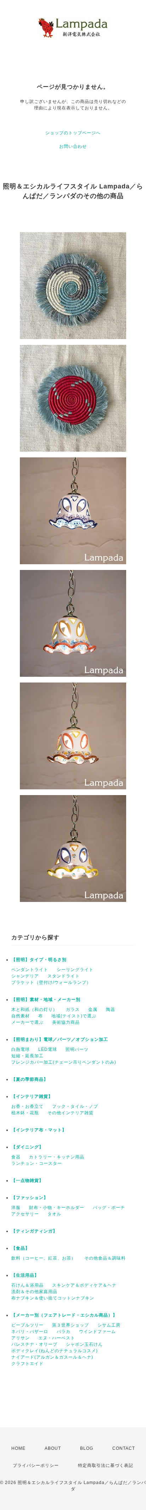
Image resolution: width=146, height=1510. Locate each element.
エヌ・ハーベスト (56, 1337)
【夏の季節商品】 (29, 1079)
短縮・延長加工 (27, 1055)
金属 (92, 1009)
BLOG (86, 1448)
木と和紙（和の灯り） (34, 1009)
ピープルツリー (27, 1325)
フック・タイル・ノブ (75, 1106)
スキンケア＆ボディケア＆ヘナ (84, 1285)
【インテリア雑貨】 (32, 1096)
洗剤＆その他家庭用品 (34, 1291)
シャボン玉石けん (84, 1344)
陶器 (110, 1009)
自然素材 (20, 1015)
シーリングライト (75, 969)
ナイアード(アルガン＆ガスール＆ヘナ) (52, 1357)
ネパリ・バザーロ (29, 1331)
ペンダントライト (29, 969)
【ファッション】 (29, 1197)
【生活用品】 (25, 1275)
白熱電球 (20, 1049)
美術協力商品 (66, 1022)
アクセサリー (25, 1213)
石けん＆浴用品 (27, 1285)
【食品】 (20, 1248)
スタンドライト (63, 976)
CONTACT (123, 1448)
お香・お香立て (27, 1106)
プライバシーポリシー (36, 1465)
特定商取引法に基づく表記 (105, 1465)
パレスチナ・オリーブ (34, 1344)
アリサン (20, 1337)
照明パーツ (77, 1049)
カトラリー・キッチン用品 (56, 1156)
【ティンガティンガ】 (34, 1231)
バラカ (64, 1331)
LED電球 (47, 1049)
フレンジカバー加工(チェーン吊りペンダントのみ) (63, 1062)
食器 (16, 1156)
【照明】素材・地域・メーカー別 (45, 999)
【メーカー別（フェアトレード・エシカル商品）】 (64, 1315)
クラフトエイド (27, 1363)
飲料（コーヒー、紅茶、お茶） (43, 1258)
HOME (18, 1448)
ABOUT (53, 1448)
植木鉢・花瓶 (25, 1112)
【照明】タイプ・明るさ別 (39, 959)
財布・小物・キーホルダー (56, 1207)
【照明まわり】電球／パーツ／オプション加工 (59, 1039)
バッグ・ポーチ (109, 1207)
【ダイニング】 (27, 1147)
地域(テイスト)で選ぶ (73, 1015)
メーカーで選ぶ (27, 1022)
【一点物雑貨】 (27, 1180)
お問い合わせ (73, 146)
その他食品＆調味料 (105, 1258)
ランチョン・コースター (36, 1163)
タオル (54, 1213)
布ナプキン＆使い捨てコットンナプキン (52, 1298)
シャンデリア (25, 976)
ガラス (73, 1009)
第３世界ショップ (70, 1325)
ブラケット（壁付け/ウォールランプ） (51, 982)
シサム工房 (108, 1325)
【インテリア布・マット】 (39, 1129)
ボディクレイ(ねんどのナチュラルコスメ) (54, 1350)
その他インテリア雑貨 (70, 1112)
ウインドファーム (97, 1331)
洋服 (16, 1207)
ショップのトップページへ (73, 132)
